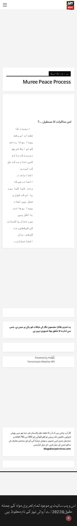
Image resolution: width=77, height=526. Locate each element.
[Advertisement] (38, 38)
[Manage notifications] (68, 518)
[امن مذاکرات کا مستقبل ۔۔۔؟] (55, 106)
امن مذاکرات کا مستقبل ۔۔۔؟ (54, 122)
